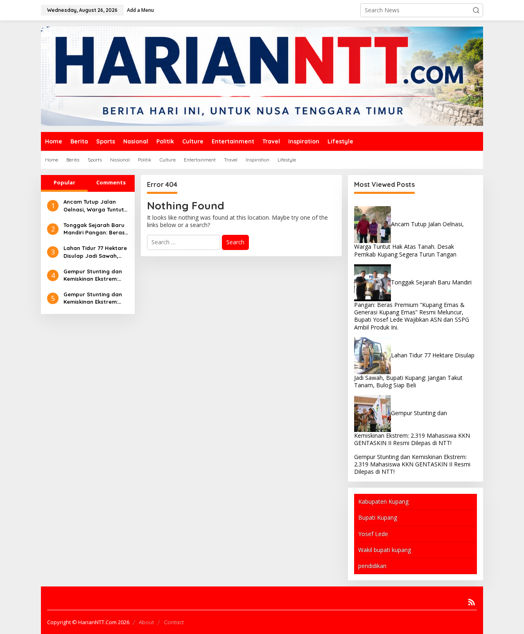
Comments (111, 182)
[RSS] (471, 602)
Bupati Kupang (377, 517)
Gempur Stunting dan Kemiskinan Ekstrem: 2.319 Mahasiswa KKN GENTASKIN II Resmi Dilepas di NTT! (92, 275)
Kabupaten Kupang (383, 501)
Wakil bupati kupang (384, 550)
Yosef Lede (373, 534)
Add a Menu (140, 10)
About (146, 622)
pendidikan (372, 566)
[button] (476, 10)
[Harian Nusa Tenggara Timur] (262, 76)
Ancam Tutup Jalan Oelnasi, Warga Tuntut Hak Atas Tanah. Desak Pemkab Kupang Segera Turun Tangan (94, 205)
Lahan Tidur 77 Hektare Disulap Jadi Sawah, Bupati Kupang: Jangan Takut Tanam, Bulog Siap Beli (95, 252)
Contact (174, 622)
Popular (64, 182)
